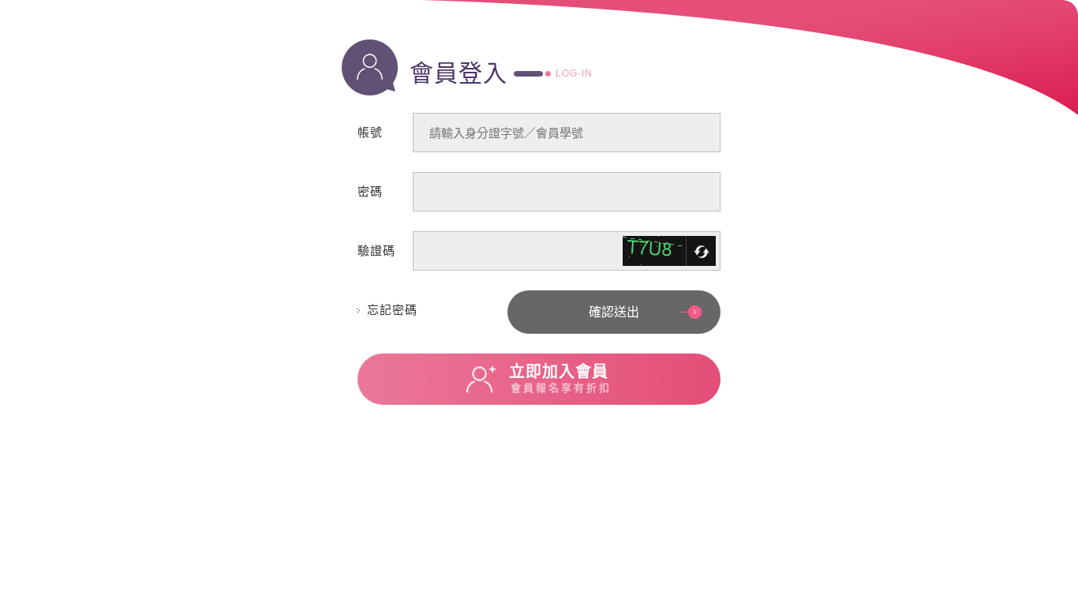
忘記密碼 (392, 309)
